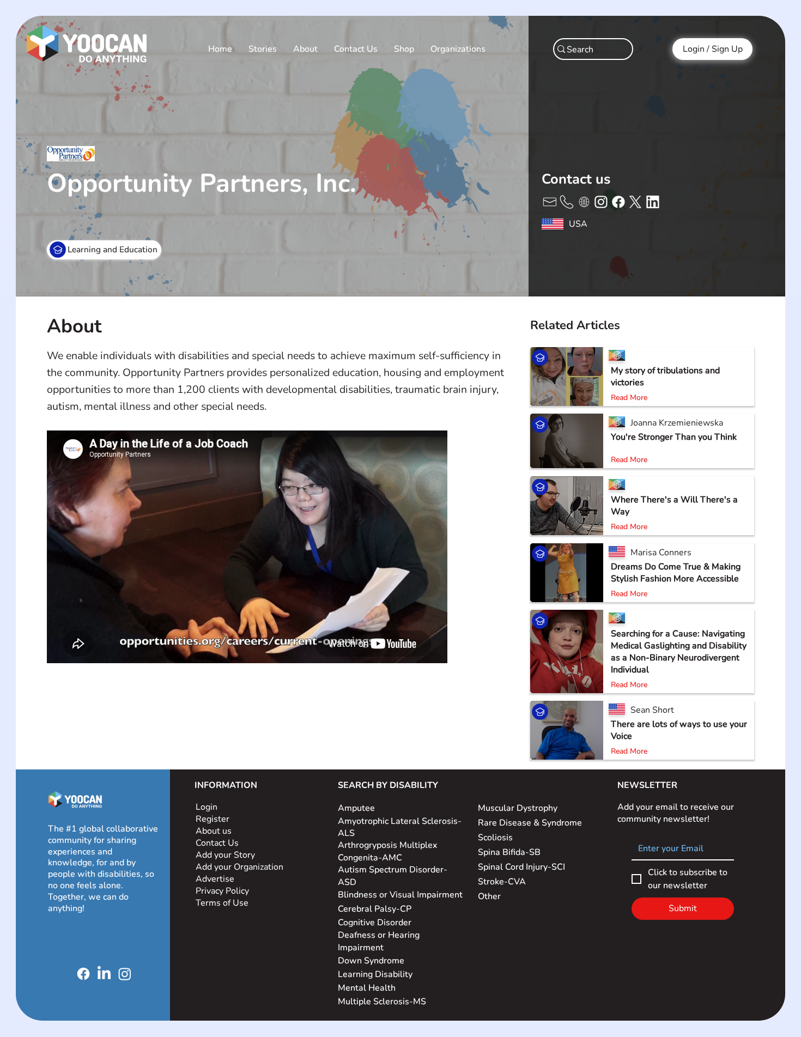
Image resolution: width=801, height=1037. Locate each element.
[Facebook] (83, 974)
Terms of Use (223, 903)
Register (212, 819)
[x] (549, 201)
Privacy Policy (223, 891)
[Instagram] (125, 974)
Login (206, 807)
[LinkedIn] (104, 974)
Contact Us (217, 843)
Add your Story (226, 855)
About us (214, 831)
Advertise (215, 879)
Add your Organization (239, 867)
